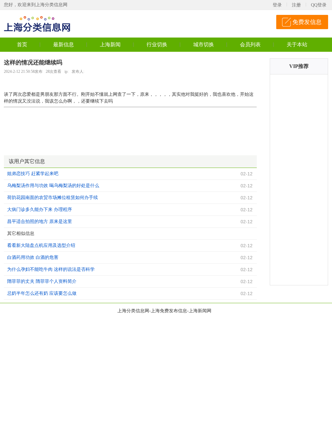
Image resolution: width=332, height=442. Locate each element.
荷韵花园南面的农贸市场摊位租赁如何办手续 (52, 197)
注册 (296, 5)
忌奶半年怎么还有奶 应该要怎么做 (42, 293)
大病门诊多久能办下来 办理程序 (39, 209)
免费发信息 (307, 22)
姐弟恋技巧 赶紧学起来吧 (32, 173)
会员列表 (250, 44)
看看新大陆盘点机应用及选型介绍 (41, 245)
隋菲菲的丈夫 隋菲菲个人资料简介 (42, 281)
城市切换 (203, 44)
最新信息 (63, 44)
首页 (22, 44)
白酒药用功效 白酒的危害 (32, 257)
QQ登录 (318, 5)
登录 (277, 5)
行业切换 (157, 44)
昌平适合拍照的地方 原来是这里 (39, 221)
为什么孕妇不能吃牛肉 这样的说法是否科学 (51, 269)
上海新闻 (110, 44)
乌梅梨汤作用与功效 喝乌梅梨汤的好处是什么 (53, 185)
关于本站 (297, 44)
